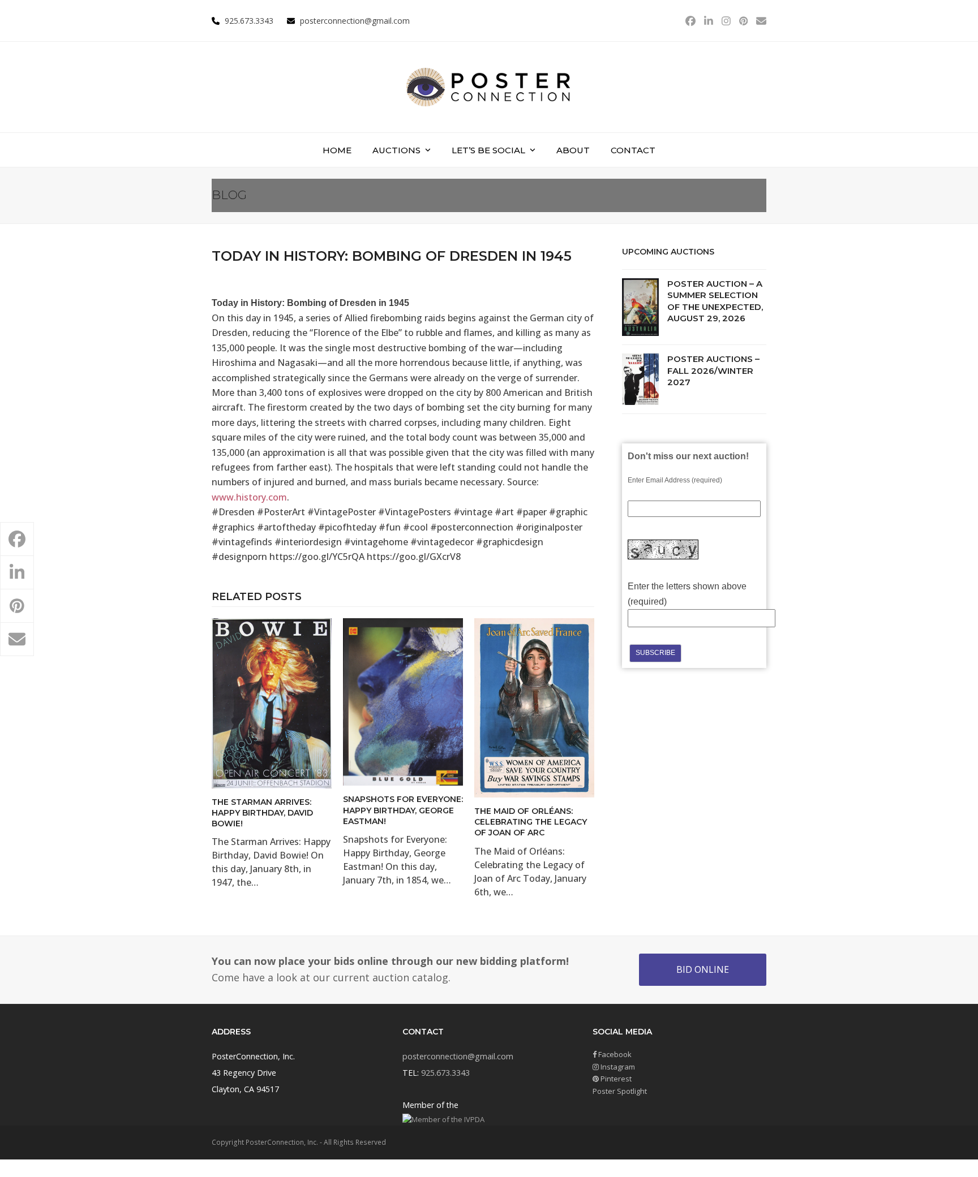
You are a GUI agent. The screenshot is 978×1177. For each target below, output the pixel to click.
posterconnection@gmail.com (355, 20)
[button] (17, 539)
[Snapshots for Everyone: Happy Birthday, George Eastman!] (403, 701)
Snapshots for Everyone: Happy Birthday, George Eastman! (403, 810)
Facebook (614, 1054)
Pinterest (615, 1078)
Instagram (617, 1067)
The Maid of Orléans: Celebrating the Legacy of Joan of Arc (530, 822)
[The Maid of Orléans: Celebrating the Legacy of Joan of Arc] (534, 707)
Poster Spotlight (620, 1091)
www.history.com (249, 497)
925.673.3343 (445, 1072)
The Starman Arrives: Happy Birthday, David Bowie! (262, 813)
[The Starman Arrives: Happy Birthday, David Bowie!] (272, 702)
